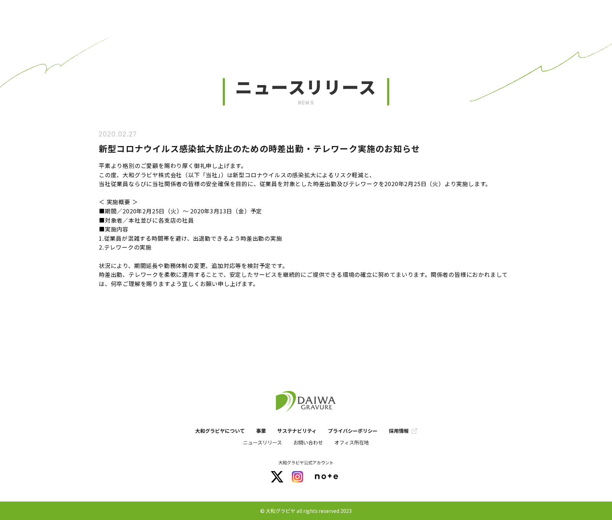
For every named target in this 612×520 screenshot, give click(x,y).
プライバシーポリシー (353, 431)
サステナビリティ (297, 431)
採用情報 (399, 431)
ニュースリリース (262, 442)
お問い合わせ (308, 442)
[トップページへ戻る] (306, 402)
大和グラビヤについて (220, 431)
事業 (261, 431)
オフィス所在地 (351, 442)
